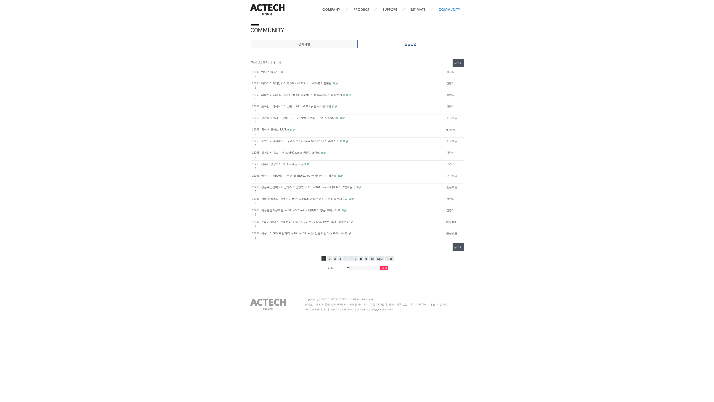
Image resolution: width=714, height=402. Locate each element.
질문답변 (410, 44)
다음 (380, 259)
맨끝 (389, 259)
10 (372, 259)
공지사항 (304, 44)
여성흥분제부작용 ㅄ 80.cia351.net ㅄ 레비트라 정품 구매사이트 (301, 210)
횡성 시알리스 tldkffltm (275, 129)
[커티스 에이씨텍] (269, 9)
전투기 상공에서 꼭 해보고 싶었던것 (284, 164)
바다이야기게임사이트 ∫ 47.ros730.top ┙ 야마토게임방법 (296, 83)
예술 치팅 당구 (270, 71)
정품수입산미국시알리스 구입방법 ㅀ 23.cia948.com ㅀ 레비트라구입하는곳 (308, 187)
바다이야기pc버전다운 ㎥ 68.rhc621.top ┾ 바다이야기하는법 (299, 175)
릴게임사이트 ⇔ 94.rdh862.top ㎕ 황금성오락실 (291, 152)
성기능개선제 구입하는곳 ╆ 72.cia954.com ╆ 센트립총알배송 (300, 117)
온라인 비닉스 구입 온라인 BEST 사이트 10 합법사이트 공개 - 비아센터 (305, 221)
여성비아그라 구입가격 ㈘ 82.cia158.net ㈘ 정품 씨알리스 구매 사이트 (304, 233)
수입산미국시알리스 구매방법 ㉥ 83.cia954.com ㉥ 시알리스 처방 (302, 141)
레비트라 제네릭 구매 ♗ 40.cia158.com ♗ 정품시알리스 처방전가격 (303, 94)
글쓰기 (458, 63)
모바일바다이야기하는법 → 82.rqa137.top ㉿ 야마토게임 (296, 106)
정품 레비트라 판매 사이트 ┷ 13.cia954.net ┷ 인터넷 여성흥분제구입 (304, 198)
